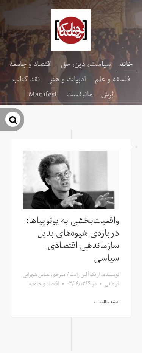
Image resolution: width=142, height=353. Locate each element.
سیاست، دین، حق (86, 64)
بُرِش (107, 94)
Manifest (42, 94)
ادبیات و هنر (67, 79)
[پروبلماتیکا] (71, 30)
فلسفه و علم (112, 79)
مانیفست (79, 94)
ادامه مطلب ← (106, 302)
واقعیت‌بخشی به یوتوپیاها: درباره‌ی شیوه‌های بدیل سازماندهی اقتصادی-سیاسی (72, 239)
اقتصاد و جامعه (30, 64)
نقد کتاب (26, 79)
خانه (126, 64)
